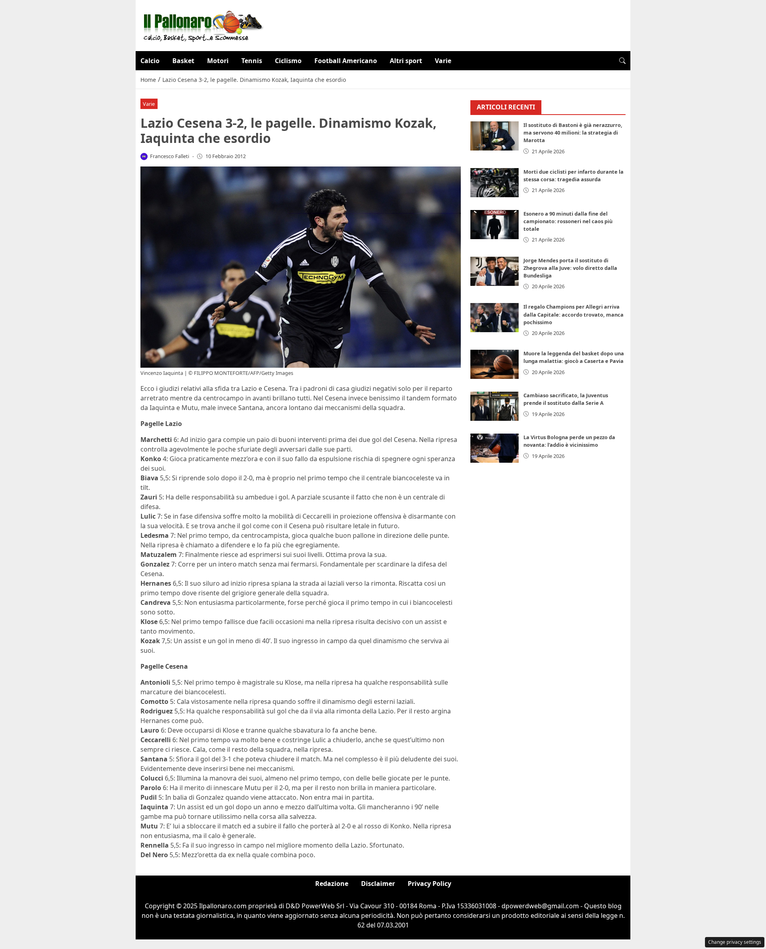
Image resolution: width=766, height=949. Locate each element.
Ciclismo (288, 60)
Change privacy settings (734, 942)
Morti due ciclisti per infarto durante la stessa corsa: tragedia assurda (573, 175)
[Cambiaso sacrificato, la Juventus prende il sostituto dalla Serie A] (494, 406)
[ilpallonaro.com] (202, 24)
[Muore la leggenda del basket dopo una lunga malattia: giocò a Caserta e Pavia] (494, 364)
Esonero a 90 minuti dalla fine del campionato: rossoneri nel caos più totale (567, 221)
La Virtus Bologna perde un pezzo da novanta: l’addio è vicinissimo (569, 441)
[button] (622, 60)
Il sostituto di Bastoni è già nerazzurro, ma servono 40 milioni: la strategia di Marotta (572, 133)
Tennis (251, 60)
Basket (183, 60)
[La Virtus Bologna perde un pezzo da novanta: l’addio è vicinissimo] (494, 448)
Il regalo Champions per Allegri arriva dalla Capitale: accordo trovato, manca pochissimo (573, 314)
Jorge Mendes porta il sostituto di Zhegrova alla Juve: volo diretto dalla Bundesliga (570, 268)
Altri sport (406, 60)
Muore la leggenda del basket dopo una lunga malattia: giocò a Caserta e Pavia (573, 357)
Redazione (331, 883)
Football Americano (345, 60)
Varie (443, 60)
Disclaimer (378, 883)
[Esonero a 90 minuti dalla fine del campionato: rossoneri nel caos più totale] (494, 224)
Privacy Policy (429, 883)
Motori (218, 60)
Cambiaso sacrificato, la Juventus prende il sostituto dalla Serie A (565, 399)
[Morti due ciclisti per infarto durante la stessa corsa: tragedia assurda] (494, 182)
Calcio (150, 60)
